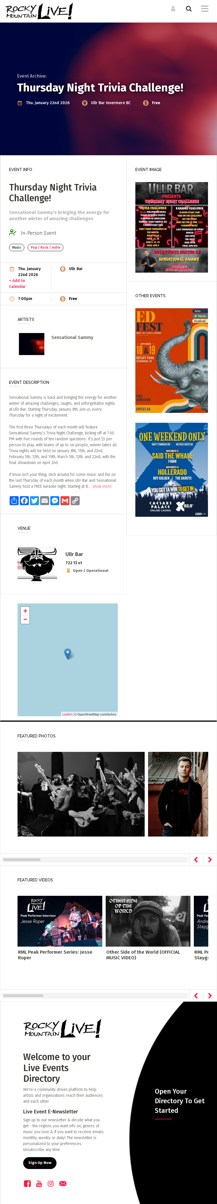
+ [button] (25, 610)
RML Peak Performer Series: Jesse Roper (55, 955)
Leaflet (67, 714)
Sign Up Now (39, 1163)
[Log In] (172, 8)
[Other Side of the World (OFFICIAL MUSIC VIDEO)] (148, 921)
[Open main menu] (203, 9)
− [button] (25, 619)
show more (102, 486)
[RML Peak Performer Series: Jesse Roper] (60, 921)
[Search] (188, 8)
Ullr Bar (98, 102)
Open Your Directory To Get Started (180, 1101)
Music (16, 247)
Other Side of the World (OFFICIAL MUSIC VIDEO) (143, 955)
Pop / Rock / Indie (45, 247)
